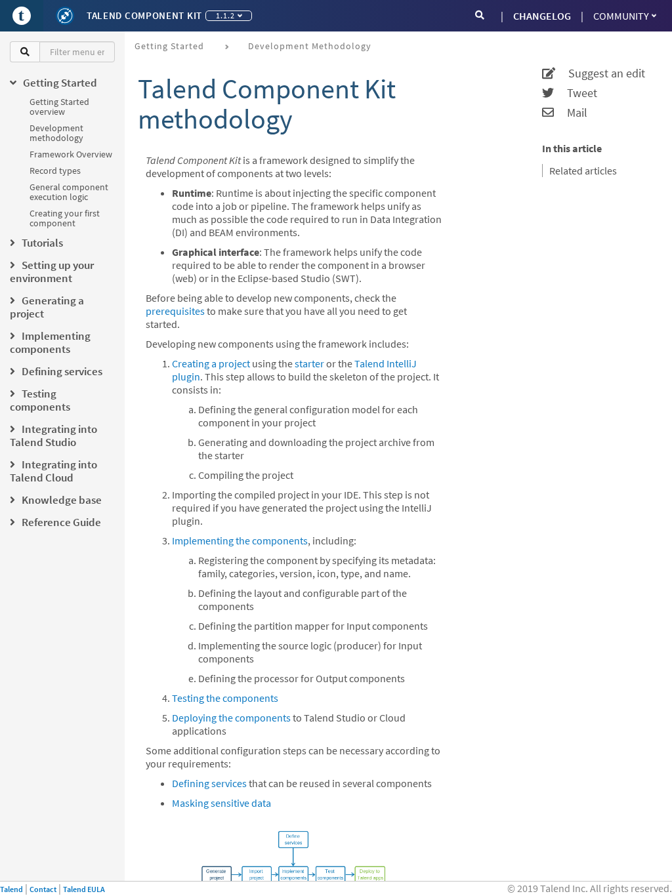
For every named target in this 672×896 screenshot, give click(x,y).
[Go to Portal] (21, 15)
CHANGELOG (542, 15)
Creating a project (211, 363)
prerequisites (175, 310)
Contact (43, 889)
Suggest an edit (600, 73)
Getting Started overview (59, 106)
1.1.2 (225, 15)
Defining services (209, 783)
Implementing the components (240, 540)
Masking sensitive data (221, 802)
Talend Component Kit (144, 15)
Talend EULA (84, 889)
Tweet (575, 93)
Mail (570, 112)
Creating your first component (65, 218)
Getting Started (169, 46)
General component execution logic (69, 192)
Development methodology (56, 133)
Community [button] (621, 15)
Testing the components (225, 697)
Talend (11, 889)
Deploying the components (231, 717)
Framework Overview (71, 154)
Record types (55, 170)
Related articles (583, 170)
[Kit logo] (65, 15)
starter (309, 363)
